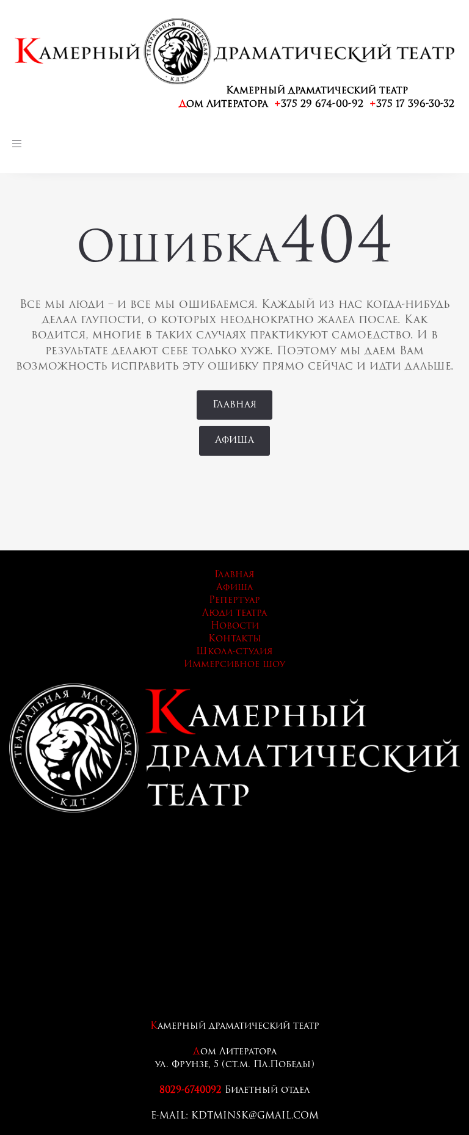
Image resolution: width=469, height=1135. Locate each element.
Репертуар (234, 600)
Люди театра (234, 613)
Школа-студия (234, 652)
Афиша (234, 588)
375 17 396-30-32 (411, 104)
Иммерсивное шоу (234, 665)
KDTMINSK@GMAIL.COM (255, 1116)
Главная (234, 575)
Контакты (234, 639)
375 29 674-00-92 (318, 104)
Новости (235, 626)
